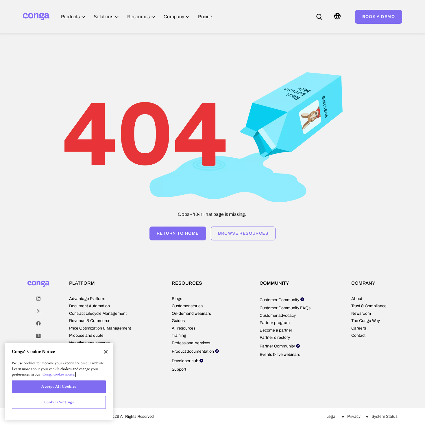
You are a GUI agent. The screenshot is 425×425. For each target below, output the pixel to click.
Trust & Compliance (369, 306)
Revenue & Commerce (89, 321)
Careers (358, 328)
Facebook (38, 323)
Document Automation (89, 306)
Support (179, 369)
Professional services (191, 343)
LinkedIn (38, 298)
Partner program (275, 323)
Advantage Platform (87, 299)
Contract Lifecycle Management (98, 313)
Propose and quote (86, 335)
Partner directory (275, 337)
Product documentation (193, 351)
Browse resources (243, 233)
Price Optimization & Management (100, 328)
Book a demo (378, 16)
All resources (183, 328)
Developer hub (185, 361)
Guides (178, 321)
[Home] (36, 16)
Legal (331, 416)
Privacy (354, 416)
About (356, 299)
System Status (385, 416)
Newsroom (361, 313)
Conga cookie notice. (58, 374)
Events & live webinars (280, 354)
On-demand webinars (191, 313)
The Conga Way (365, 321)
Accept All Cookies (58, 387)
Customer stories (187, 306)
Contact (358, 335)
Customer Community (279, 300)
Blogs (177, 299)
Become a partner (276, 330)
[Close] (105, 351)
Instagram (38, 336)
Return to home (178, 233)
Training (179, 335)
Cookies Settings (59, 402)
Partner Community (277, 346)
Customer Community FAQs (285, 308)
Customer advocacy (278, 315)
